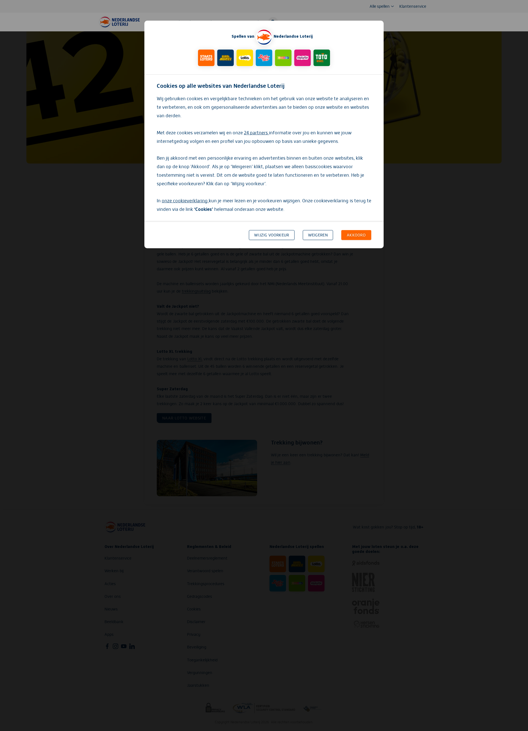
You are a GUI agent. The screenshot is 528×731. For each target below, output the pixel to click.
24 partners (256, 132)
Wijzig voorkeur (271, 235)
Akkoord (356, 235)
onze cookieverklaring (185, 200)
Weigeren (318, 235)
